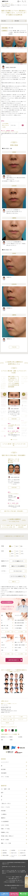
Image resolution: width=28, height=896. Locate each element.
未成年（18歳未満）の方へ (17, 876)
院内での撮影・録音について (14, 878)
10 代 (17, 551)
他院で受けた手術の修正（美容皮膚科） (14, 511)
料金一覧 (5, 850)
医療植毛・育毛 (5, 832)
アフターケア (20, 719)
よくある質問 (23, 855)
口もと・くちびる (5, 807)
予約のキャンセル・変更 (7, 719)
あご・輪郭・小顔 (5, 789)
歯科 (2, 792)
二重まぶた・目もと (6, 803)
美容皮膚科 (3, 773)
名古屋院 (20, 736)
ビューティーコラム (14, 856)
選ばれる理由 (5, 855)
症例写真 (13, 850)
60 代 (12, 555)
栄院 (2, 739)
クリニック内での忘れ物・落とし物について (14, 880)
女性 (17, 546)
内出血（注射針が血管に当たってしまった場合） (9, 133)
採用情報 (5, 852)
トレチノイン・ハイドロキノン (13, 493)
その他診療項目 (5, 821)
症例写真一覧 (7, 3)
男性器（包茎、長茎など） (7, 836)
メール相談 (21, 716)
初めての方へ (14, 852)
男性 (21, 546)
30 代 (12, 553)
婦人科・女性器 (5, 839)
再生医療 (3, 769)
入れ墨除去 (3, 814)
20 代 (22, 551)
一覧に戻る (14, 347)
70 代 (17, 555)
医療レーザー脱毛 (5, 829)
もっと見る (7, 631)
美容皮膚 (3, 810)
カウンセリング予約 (7, 716)
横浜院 (11, 736)
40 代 (17, 553)
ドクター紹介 (23, 850)
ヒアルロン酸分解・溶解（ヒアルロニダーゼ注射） (5, 125)
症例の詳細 (14, 418)
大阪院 (11, 739)
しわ (11, 3)
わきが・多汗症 (5, 825)
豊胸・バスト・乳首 (6, 843)
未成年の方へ (23, 852)
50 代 (22, 553)
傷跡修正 (3, 818)
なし (12, 546)
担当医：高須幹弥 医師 (11, 67)
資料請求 (7, 722)
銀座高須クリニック (5, 736)
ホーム (2, 3)
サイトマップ (8, 876)
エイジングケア (5, 762)
